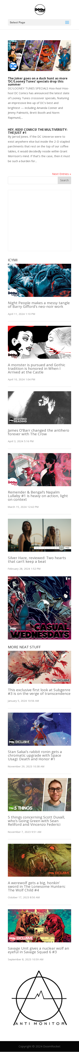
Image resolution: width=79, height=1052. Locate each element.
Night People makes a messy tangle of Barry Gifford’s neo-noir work (39, 304)
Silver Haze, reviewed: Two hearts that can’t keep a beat (37, 559)
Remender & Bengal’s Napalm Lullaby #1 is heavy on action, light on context (38, 496)
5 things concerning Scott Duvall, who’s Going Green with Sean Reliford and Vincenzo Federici (36, 821)
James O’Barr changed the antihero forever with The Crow (38, 432)
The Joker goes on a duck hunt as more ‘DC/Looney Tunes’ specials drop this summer (37, 81)
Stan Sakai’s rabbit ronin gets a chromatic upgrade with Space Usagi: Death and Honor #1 (35, 755)
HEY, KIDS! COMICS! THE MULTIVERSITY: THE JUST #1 (37, 131)
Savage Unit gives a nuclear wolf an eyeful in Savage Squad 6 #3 (38, 950)
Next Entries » (61, 174)
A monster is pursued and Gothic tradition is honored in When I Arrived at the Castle (36, 368)
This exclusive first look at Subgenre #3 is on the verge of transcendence (39, 691)
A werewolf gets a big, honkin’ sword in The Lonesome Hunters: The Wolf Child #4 (37, 886)
